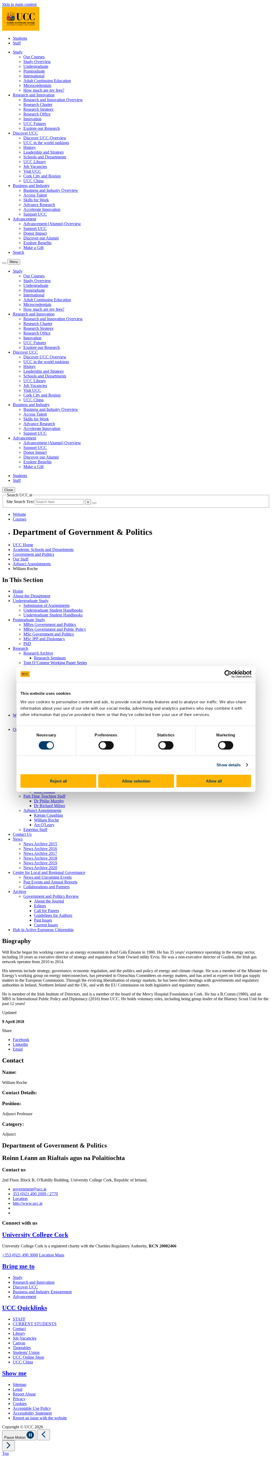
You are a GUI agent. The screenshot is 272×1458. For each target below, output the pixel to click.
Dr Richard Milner (49, 805)
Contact (19, 1328)
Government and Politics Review (51, 896)
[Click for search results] (94, 503)
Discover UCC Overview (44, 138)
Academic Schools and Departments (43, 549)
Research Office (36, 114)
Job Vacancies (35, 166)
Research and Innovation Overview (53, 99)
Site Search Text (20, 501)
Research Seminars (50, 658)
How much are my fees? (43, 90)
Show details (228, 765)
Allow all (214, 781)
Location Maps (51, 1255)
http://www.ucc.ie (27, 1203)
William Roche (46, 820)
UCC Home (23, 545)
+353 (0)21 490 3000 (20, 1255)
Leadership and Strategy (43, 152)
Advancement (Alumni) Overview (52, 223)
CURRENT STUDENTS (35, 1324)
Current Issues (46, 925)
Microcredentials (37, 85)
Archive (19, 891)
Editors (40, 906)
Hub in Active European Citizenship (43, 929)
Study (18, 1277)
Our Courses (34, 57)
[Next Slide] (8, 1445)
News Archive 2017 (40, 853)
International (33, 76)
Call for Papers (46, 910)
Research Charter (37, 104)
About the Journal (49, 901)
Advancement (24, 1296)
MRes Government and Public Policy (54, 629)
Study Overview (37, 61)
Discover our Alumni (41, 238)
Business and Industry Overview (50, 190)
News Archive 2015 (40, 844)
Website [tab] (19, 514)
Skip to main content (19, 4)
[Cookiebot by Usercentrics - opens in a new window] (228, 674)
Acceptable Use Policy (32, 1408)
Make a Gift (33, 247)
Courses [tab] (19, 519)
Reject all (58, 781)
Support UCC (35, 214)
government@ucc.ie (29, 1189)
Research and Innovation (33, 1282)
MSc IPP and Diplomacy (44, 639)
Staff (17, 43)
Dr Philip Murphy (49, 801)
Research (20, 648)
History (29, 147)
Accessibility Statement (32, 1413)
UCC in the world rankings (46, 142)
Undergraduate (35, 66)
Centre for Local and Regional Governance (49, 872)
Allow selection (136, 781)
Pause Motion (15, 1437)
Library (19, 1333)
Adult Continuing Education (47, 80)
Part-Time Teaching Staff (44, 796)
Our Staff (20, 559)
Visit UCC (32, 171)
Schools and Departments (44, 157)
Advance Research (39, 204)
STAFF (19, 1319)
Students (20, 38)
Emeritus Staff (35, 829)
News (18, 839)
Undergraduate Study (31, 600)
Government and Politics (33, 554)
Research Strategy (38, 109)
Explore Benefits (37, 243)
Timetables (22, 1347)
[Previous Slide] (43, 1434)
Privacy (19, 1399)
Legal (17, 1389)
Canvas (19, 1343)
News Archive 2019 (40, 863)
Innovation (32, 119)
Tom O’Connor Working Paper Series (55, 662)
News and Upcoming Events (47, 877)
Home (18, 591)
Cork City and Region (42, 176)
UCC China (33, 181)
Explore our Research (41, 128)
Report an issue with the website (40, 1418)
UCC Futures (34, 123)
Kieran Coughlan (48, 815)
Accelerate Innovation (41, 209)
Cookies (20, 1403)
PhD (27, 643)
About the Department (31, 596)
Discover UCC (25, 1287)
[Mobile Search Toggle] (4, 263)
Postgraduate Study (29, 619)
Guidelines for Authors (53, 915)
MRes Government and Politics (49, 624)
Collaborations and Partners (46, 886)
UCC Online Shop (28, 1357)
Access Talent (35, 195)
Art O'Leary (44, 825)
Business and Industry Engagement (42, 1292)
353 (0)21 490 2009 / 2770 (35, 1194)
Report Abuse (24, 1394)
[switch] (106, 745)
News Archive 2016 (40, 848)
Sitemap (19, 1384)
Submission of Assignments (46, 605)
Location (20, 1198)
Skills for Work (36, 200)
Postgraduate (34, 71)
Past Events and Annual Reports (50, 882)
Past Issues (43, 920)
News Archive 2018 (40, 858)
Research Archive (38, 653)
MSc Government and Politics (48, 634)
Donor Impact (35, 233)
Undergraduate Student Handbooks (53, 610)
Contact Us (22, 834)
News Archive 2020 (40, 867)
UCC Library (34, 161)
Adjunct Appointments (32, 564)
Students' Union (26, 1352)
